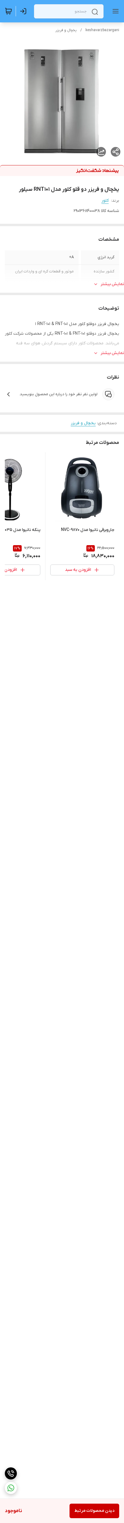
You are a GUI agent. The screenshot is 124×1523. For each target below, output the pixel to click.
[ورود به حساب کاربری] (24, 11)
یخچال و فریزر (66, 30)
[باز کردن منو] (114, 11)
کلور (105, 200)
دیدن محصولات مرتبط (94, 1511)
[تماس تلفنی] (11, 1473)
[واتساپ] (11, 1488)
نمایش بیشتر (112, 284)
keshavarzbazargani (102, 30)
